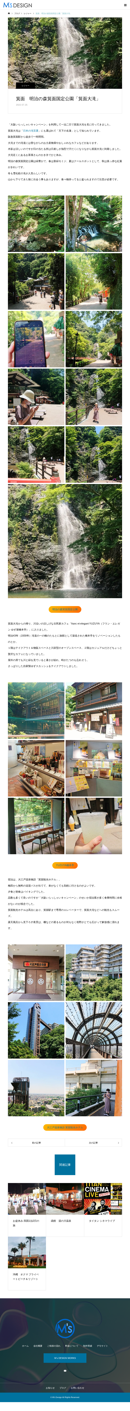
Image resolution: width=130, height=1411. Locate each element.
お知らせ (50, 1388)
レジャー (25, 86)
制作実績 (87, 1346)
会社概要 (37, 1346)
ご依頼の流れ (53, 1346)
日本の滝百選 (30, 130)
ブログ (62, 1388)
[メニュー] (125, 5)
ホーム (25, 1346)
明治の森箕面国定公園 (65, 609)
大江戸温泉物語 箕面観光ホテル (65, 1127)
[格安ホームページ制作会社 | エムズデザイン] (65, 1328)
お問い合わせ (77, 1388)
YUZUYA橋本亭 (65, 865)
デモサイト (102, 1346)
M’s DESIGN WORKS (65, 1358)
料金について (71, 1346)
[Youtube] (65, 1370)
